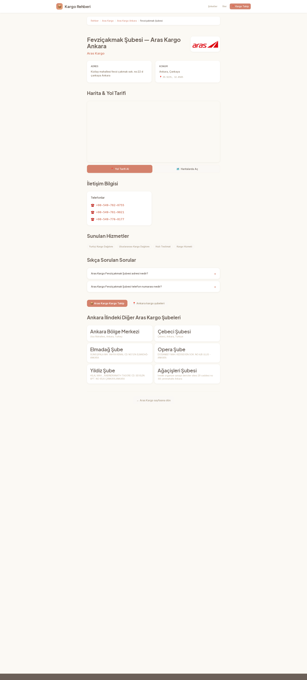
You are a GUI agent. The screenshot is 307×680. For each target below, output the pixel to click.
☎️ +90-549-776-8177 (107, 219)
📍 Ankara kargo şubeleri (149, 303)
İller (224, 6)
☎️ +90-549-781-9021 (107, 212)
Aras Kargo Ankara (127, 20)
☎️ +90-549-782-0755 (107, 205)
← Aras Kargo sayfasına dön (154, 400)
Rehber (95, 20)
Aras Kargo (108, 20)
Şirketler (212, 6)
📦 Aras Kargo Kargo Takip (107, 303)
